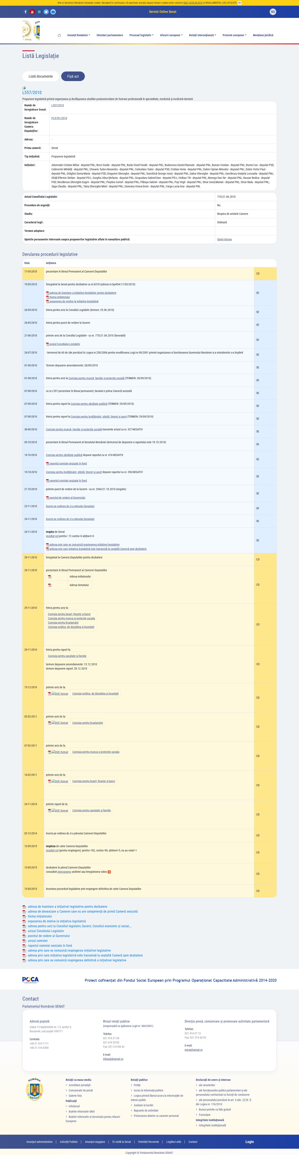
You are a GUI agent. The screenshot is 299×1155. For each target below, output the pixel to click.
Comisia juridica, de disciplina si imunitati (71, 627)
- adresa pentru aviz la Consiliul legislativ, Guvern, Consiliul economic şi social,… (78, 926)
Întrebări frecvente (148, 1141)
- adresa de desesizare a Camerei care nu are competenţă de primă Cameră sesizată (82, 911)
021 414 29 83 (111, 1042)
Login (250, 1142)
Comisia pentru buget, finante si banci (69, 614)
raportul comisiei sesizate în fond (68, 463)
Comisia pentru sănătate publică (89, 403)
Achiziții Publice (69, 1141)
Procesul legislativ (140, 35)
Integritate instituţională (212, 1125)
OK (239, 2)
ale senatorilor (207, 1085)
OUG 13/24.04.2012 (193, 2)
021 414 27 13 (193, 1033)
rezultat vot (52, 536)
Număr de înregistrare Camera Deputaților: (31, 124)
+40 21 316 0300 (39, 1047)
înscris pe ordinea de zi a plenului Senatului (70, 506)
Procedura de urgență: (37, 205)
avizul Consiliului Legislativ (64, 344)
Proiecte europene (233, 35)
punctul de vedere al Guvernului (67, 497)
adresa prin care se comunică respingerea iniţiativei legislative (84, 544)
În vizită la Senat (121, 1141)
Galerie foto (75, 1095)
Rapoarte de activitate (146, 1110)
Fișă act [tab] (73, 76)
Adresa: (28, 139)
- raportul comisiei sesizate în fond (49, 946)
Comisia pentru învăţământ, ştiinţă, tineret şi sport (99, 416)
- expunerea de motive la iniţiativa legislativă (56, 921)
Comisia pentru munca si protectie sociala (71, 618)
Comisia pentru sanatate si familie (67, 656)
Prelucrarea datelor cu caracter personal (156, 1115)
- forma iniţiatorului (39, 916)
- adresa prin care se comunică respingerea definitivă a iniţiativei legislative (76, 960)
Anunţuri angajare (95, 1141)
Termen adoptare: (34, 230)
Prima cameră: (32, 148)
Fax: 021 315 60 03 (195, 1037)
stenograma (64, 871)
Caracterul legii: (33, 222)
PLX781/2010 (59, 118)
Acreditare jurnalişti (80, 1085)
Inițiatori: (29, 165)
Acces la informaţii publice (148, 1090)
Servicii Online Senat (162, 12)
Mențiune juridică (263, 35)
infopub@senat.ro (113, 1059)
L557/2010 (32, 92)
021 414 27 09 (111, 1038)
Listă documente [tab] (41, 76)
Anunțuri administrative (39, 1141)
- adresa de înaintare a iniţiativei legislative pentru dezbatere (66, 907)
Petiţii (137, 1085)
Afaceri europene (170, 35)
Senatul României (77, 35)
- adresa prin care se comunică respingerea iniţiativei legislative (68, 950)
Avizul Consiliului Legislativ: (41, 196)
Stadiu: (28, 213)
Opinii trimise (224, 239)
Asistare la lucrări (143, 1105)
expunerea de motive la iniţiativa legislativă (73, 301)
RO (273, 12)
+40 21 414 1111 (39, 1043)
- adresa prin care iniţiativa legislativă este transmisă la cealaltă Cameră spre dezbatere (84, 955)
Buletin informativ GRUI (82, 1111)
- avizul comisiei (37, 941)
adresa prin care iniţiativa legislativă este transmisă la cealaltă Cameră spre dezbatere (98, 548)
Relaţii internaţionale (201, 35)
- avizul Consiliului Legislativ (45, 931)
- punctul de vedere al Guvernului (48, 936)
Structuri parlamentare (110, 35)
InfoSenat (74, 1106)
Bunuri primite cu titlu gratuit (215, 1109)
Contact (193, 1141)
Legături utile (173, 1141)
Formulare (205, 1114)
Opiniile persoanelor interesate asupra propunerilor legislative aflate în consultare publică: (77, 239)
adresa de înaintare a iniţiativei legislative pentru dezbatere (82, 292)
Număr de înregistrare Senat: (35, 107)
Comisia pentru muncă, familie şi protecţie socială (96, 378)
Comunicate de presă (81, 1090)
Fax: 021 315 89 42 (113, 1046)
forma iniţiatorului (59, 297)
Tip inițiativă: (32, 156)
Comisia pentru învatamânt (63, 622)
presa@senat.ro (194, 1049)
